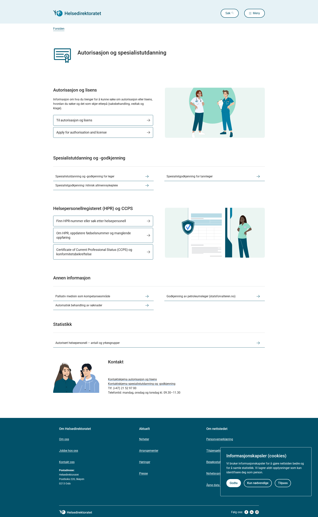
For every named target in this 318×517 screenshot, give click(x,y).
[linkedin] (252, 512)
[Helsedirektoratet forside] (79, 13)
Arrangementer (148, 450)
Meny (256, 13)
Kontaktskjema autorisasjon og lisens (132, 379)
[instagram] (257, 512)
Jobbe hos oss (68, 450)
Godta (234, 483)
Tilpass (283, 483)
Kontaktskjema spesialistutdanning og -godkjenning (141, 383)
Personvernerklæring (219, 439)
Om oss (64, 439)
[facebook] (246, 512)
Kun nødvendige (257, 483)
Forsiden (58, 28)
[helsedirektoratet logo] (78, 512)
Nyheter (144, 439)
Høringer (144, 462)
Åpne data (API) (216, 485)
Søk (227, 13)
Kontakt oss (67, 462)
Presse (143, 473)
